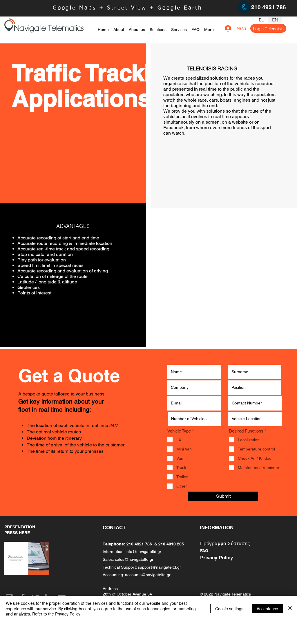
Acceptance (267, 608)
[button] (158, 27)
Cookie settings (229, 608)
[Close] (290, 608)
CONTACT (114, 527)
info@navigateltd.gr (143, 551)
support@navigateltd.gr (159, 567)
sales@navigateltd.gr (134, 559)
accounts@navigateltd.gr (148, 574)
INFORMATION (216, 527)
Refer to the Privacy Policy (56, 614)
